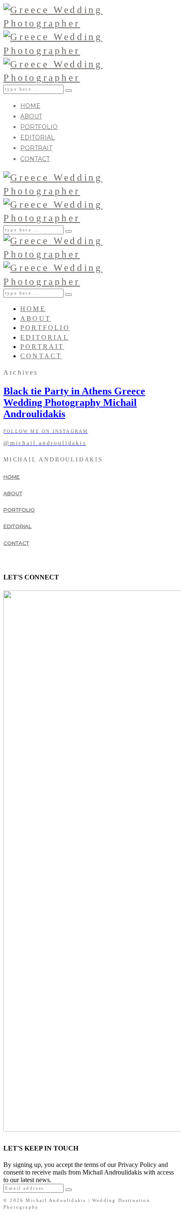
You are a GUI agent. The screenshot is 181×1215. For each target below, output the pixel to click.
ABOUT (31, 116)
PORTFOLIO (39, 127)
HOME (30, 106)
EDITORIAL (37, 137)
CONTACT (35, 159)
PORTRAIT (36, 148)
